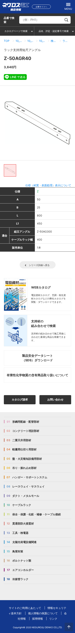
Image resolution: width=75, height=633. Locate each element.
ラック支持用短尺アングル (66, 40)
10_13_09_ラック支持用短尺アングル (42, 40)
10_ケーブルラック (19, 40)
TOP (6, 40)
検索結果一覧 (54, 40)
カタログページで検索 (16, 31)
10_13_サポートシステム (30, 40)
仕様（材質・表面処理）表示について (48, 185)
